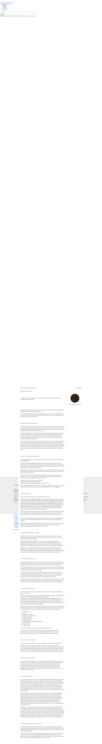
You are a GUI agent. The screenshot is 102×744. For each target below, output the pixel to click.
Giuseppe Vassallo (77, 404)
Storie (21, 388)
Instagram (5, 8)
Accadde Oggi (18, 517)
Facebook (5, 7)
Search (4, 5)
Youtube (4, 10)
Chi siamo (17, 514)
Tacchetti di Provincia (5, 4)
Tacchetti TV (17, 520)
